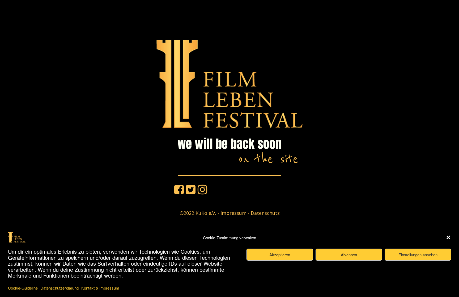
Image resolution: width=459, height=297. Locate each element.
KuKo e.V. (206, 213)
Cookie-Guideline (23, 288)
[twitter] (191, 189)
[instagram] (202, 189)
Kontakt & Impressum (100, 288)
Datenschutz (265, 213)
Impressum (233, 213)
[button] (448, 237)
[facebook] (179, 189)
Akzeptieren (279, 254)
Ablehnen (349, 254)
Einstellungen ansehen (417, 254)
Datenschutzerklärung (59, 288)
